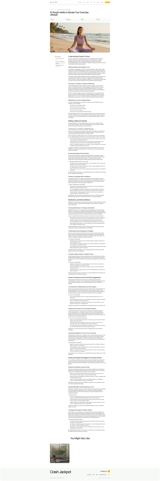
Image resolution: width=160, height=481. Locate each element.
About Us (100, 477)
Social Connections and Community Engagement (60, 63)
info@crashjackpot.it (102, 474)
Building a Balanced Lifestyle (59, 59)
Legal (109, 477)
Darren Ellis (52, 19)
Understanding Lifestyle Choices (60, 58)
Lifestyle (55, 9)
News (53, 9)
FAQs (97, 474)
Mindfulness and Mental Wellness (60, 61)
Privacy (104, 477)
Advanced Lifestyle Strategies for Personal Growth (60, 65)
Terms (106, 477)
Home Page (89, 474)
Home (51, 9)
